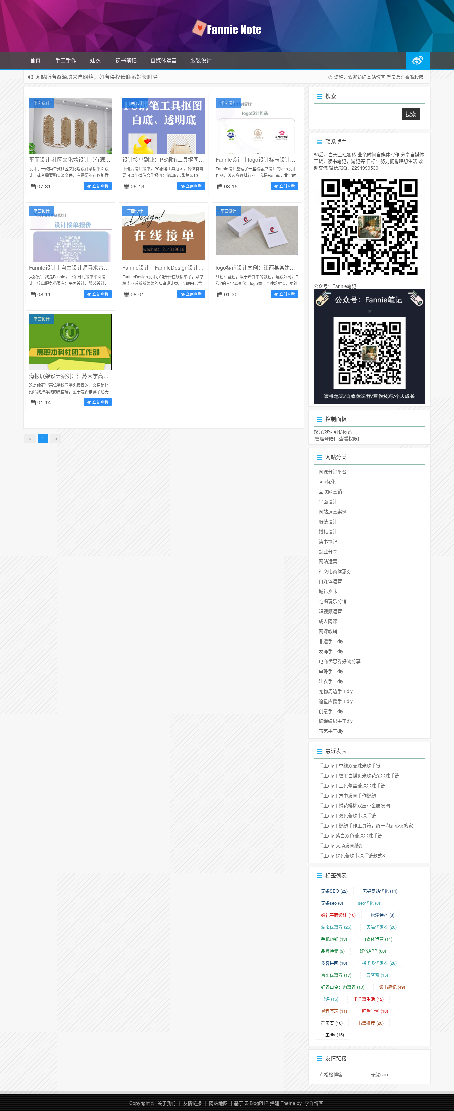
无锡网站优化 (380, 891)
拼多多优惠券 (379, 963)
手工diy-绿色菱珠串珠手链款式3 (352, 855)
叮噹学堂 (375, 1011)
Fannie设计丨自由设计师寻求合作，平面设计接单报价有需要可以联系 (111, 267)
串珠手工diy (331, 671)
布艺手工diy (331, 730)
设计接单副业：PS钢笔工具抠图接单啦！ (171, 159)
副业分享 (328, 551)
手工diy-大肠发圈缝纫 (341, 845)
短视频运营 (330, 611)
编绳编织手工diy (336, 720)
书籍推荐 (371, 1023)
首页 (35, 60)
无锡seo (332, 903)
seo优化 (327, 481)
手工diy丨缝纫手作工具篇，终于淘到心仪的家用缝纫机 (375, 825)
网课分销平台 (333, 471)
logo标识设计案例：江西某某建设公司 (261, 267)
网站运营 (328, 561)
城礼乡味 (328, 591)
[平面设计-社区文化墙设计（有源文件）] (70, 152)
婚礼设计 (328, 531)
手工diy (332, 1035)
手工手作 (65, 60)
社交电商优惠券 (335, 571)
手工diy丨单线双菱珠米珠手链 (350, 765)
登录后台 (396, 77)
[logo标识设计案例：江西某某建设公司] (257, 229)
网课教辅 (328, 631)
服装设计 (201, 60)
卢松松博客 (331, 1074)
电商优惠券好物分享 (340, 661)
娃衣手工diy (331, 681)
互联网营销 (330, 491)
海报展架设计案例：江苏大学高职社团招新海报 (85, 376)
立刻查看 (99, 186)
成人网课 (328, 621)
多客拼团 (334, 963)
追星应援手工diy (336, 701)
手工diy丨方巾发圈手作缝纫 (347, 795)
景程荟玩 (334, 1011)
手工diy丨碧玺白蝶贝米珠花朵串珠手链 (359, 775)
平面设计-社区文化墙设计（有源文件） (75, 159)
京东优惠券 (336, 975)
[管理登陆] (324, 438)
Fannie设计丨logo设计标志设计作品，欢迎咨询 (271, 159)
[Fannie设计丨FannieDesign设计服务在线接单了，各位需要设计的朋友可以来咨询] (163, 232)
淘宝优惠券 (336, 927)
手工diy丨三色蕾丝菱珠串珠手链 (352, 785)
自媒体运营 (163, 60)
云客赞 (377, 975)
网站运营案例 (333, 511)
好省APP (373, 951)
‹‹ (30, 438)
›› (55, 438)
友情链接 (192, 1103)
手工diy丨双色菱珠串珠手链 (347, 815)
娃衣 (95, 60)
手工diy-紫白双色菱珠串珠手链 (350, 835)
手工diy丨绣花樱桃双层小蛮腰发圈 (354, 805)
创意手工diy (331, 711)
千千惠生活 (368, 999)
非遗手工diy (331, 641)
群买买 (332, 1023)
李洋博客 (314, 1103)
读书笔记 (126, 60)
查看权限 (414, 77)
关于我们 (166, 1103)
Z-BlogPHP (256, 1103)
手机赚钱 (334, 939)
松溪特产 (382, 915)
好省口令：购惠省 (342, 987)
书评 (329, 999)
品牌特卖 (333, 951)
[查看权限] (348, 438)
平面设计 (42, 102)
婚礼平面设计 (338, 915)
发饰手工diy (331, 651)
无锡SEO (334, 891)
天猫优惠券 (381, 927)
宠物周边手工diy (336, 691)
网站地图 (218, 1103)
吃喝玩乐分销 (333, 601)
